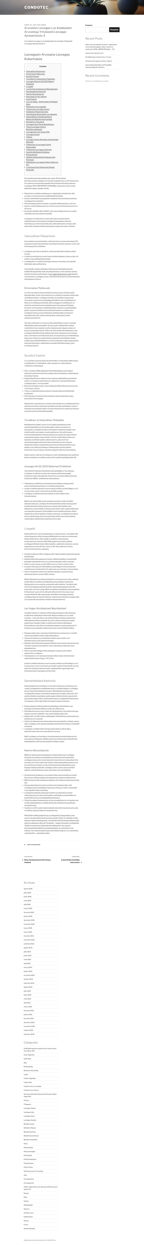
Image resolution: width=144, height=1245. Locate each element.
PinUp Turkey (28, 1167)
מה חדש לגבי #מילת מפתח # (94, 53)
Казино (26, 1201)
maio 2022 (27, 999)
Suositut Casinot (32, 76)
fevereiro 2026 (29, 912)
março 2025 (28, 928)
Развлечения (28, 1217)
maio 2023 (27, 959)
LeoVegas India (29, 1112)
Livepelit (29, 87)
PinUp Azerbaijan (29, 1151)
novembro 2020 (29, 1026)
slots (25, 1175)
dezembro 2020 (29, 1022)
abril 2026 (27, 904)
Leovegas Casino (33, 135)
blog (25, 1063)
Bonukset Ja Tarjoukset (35, 122)
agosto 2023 (28, 948)
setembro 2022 (29, 983)
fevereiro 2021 (29, 1018)
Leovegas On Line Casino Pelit (38, 132)
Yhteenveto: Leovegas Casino (37, 109)
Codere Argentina (30, 1078)
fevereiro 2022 (29, 1010)
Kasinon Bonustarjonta (35, 94)
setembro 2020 (29, 1034)
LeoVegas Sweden (30, 1120)
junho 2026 (27, 896)
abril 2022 (27, 1003)
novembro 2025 (29, 924)
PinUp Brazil (28, 1155)
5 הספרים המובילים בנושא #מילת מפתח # (98, 61)
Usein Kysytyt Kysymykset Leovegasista (41, 114)
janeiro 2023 (28, 971)
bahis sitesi (27, 1059)
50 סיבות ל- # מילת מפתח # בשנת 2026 (98, 57)
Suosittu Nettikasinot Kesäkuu (38, 152)
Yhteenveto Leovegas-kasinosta (39, 150)
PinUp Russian (29, 1163)
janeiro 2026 (28, 916)
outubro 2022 (28, 979)
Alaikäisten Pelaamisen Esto (37, 112)
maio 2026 (27, 900)
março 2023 (28, 967)
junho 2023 (27, 955)
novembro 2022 (29, 975)
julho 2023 (27, 952)
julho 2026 (27, 893)
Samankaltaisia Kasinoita (36, 92)
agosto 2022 (28, 987)
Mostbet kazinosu (30, 1132)
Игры (25, 1197)
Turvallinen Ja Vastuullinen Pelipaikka (40, 79)
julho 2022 (27, 991)
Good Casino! (31, 99)
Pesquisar (88, 25)
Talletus (29, 137)
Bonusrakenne (31, 155)
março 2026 (28, 908)
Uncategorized (33, 844)
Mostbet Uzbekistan (30, 1140)
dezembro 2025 (29, 920)
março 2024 (28, 932)
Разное (26, 1221)
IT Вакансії (27, 1104)
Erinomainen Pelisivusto (35, 74)
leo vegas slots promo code (60, 274)
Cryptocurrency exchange (32, 1086)
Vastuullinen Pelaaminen (35, 71)
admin (43, 25)
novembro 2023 (29, 940)
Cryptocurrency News (31, 1090)
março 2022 (28, 1007)
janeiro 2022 (28, 1014)
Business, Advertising (31, 1070)
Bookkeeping (28, 1066)
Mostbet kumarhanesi (31, 1136)
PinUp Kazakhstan (30, 1159)
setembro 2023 (29, 944)
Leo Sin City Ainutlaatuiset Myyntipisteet (42, 89)
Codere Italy (28, 1082)
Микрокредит (28, 1205)
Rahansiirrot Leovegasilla (36, 107)
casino (26, 1074)
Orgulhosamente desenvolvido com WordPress (40, 1240)
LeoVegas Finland (30, 1108)
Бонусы (26, 1193)
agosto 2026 (28, 889)
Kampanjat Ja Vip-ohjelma (36, 97)
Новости (26, 1209)
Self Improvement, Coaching (33, 1171)
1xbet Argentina (29, 1055)
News (26, 1144)
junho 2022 (27, 995)
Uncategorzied (29, 1183)
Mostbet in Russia (30, 1128)
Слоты (26, 1224)
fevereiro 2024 (29, 936)
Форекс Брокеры (29, 1228)
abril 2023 (27, 963)
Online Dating (28, 1147)
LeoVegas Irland (29, 1116)
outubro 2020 (28, 1030)
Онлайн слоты (29, 1213)
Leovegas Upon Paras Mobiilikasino (40, 124)
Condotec (36, 7)
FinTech (26, 1100)
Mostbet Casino (29, 1124)
